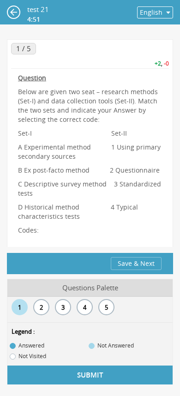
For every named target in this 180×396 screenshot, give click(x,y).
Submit (90, 375)
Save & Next (136, 263)
